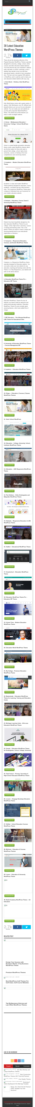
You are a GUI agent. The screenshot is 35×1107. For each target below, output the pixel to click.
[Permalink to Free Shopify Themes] (11, 1078)
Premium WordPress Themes (16, 972)
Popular (8, 1066)
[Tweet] (26, 55)
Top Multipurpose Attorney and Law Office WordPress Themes (16, 1004)
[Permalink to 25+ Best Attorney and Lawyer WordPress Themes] (10, 1069)
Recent (17, 1066)
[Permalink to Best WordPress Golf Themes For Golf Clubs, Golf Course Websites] (11, 976)
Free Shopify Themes (25, 1079)
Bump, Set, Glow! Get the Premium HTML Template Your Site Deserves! (21, 1088)
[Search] (29, 1)
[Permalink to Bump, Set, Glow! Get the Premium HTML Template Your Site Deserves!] (7, 1091)
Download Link (9, 118)
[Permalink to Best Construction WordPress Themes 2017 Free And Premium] (11, 1073)
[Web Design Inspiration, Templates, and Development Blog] (17, 13)
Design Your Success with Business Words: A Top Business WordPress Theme (17, 963)
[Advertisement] (17, 1031)
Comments (27, 1066)
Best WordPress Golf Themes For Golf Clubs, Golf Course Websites (17, 982)
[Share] (17, 55)
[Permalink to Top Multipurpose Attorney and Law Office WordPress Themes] (17, 988)
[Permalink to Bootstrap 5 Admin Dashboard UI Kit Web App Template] (13, 1081)
